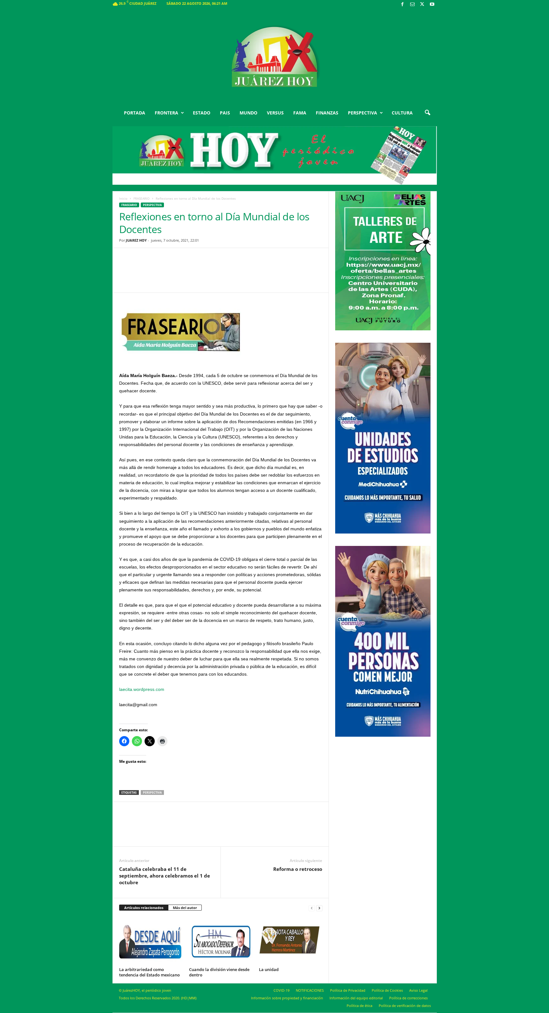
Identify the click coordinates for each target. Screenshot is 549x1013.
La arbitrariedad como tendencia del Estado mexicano (149, 972)
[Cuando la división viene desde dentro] (221, 941)
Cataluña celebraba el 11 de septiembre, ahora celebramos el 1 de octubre (164, 876)
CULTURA (402, 113)
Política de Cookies (387, 990)
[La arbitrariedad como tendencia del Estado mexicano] (151, 941)
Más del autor (185, 907)
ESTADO (201, 113)
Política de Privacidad (347, 990)
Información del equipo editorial (356, 998)
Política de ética (359, 1005)
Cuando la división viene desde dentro (219, 972)
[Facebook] (402, 4)
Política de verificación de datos (405, 1005)
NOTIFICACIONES (310, 990)
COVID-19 (281, 990)
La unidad (269, 969)
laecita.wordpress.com (141, 689)
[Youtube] (432, 4)
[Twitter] (422, 4)
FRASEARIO (141, 198)
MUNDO (248, 113)
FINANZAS (327, 113)
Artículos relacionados (143, 907)
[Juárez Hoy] (274, 57)
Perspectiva (152, 205)
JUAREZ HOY (136, 240)
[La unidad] (290, 941)
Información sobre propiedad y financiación (287, 998)
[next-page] (319, 908)
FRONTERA (166, 113)
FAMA (299, 113)
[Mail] (412, 4)
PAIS (225, 113)
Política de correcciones (408, 998)
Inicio (123, 198)
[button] (427, 113)
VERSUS (275, 113)
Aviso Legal (418, 990)
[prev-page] (311, 908)
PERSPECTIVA (362, 113)
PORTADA (134, 113)
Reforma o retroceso (297, 869)
